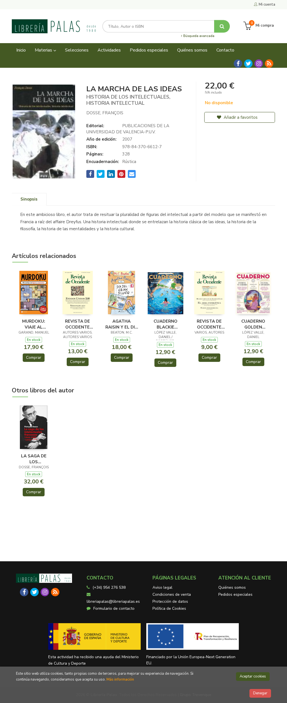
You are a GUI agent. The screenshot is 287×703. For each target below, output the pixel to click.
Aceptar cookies (253, 676)
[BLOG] (269, 63)
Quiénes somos (232, 587)
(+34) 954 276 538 (109, 587)
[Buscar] (222, 26)
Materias (44, 50)
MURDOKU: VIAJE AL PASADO (33, 324)
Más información (120, 679)
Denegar (260, 693)
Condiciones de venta (171, 594)
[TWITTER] (248, 63)
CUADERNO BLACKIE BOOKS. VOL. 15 (165, 324)
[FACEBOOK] (238, 63)
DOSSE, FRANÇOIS (104, 113)
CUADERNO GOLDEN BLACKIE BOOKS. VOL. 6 (253, 324)
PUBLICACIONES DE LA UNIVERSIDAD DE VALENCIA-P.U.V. (127, 128)
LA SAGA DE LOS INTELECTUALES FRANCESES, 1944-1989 (33, 458)
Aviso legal (162, 587)
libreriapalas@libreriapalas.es (113, 601)
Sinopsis (29, 199)
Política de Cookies (169, 608)
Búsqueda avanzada (198, 36)
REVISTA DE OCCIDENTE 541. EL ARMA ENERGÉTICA (209, 324)
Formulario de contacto (114, 608)
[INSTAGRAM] (258, 63)
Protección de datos (170, 601)
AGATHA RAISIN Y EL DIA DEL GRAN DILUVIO (121, 324)
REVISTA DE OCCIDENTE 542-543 (77, 324)
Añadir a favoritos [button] (240, 117)
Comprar (33, 357)
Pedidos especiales (235, 594)
